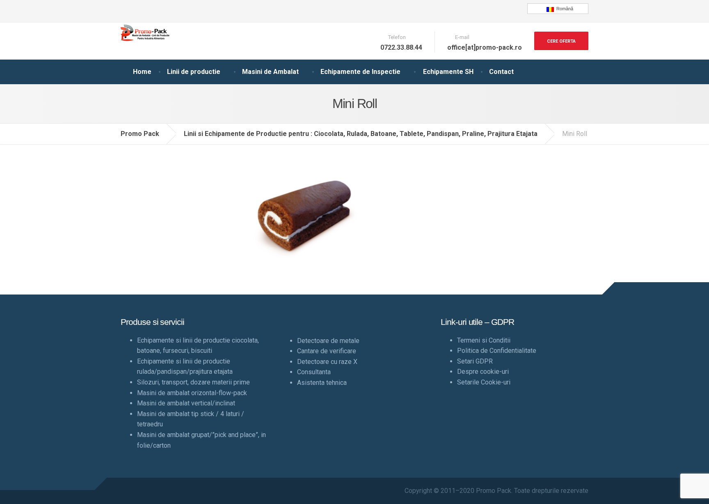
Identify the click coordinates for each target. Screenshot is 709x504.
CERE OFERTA (561, 41)
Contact (501, 72)
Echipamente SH (448, 72)
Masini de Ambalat (270, 72)
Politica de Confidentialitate (496, 350)
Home (142, 72)
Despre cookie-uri (483, 371)
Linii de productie (193, 72)
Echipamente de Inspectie (360, 72)
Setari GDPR (475, 361)
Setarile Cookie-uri (483, 382)
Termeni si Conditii (483, 340)
